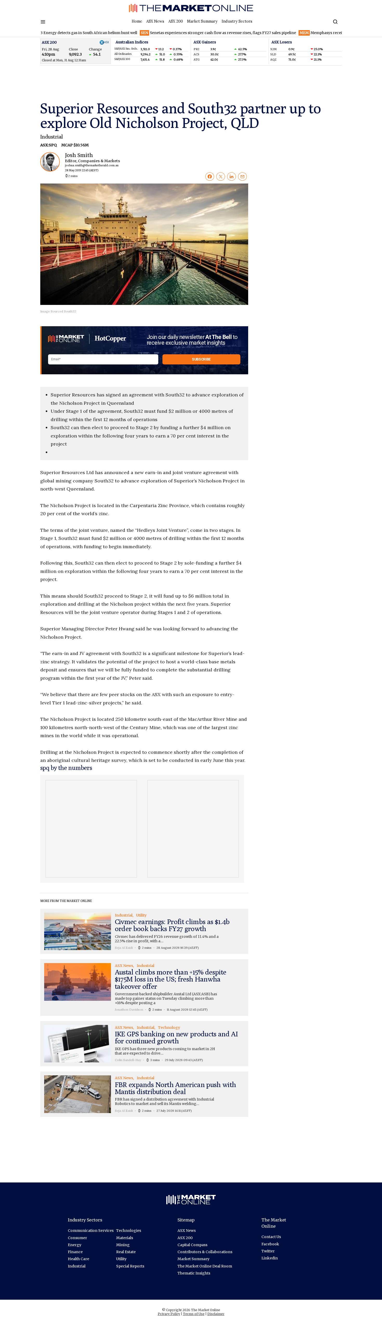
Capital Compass (192, 1245)
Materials (124, 1237)
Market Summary (202, 21)
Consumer (77, 1237)
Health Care (78, 1259)
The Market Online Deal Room (204, 1266)
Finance (75, 1252)
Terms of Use (194, 1314)
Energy (74, 1245)
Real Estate (126, 1252)
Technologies (128, 1230)
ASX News (155, 21)
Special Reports (130, 1266)
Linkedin (269, 1258)
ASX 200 (175, 21)
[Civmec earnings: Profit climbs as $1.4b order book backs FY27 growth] (144, 931)
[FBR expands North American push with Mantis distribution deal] (144, 1094)
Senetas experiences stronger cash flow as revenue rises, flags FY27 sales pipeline (187, 33)
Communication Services (91, 1230)
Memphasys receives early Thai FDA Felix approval (320, 33)
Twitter (268, 1251)
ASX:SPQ (48, 145)
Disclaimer (216, 1314)
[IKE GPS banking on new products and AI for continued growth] (144, 1043)
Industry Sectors (237, 21)
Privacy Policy (169, 1314)
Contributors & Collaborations (204, 1252)
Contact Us (271, 1236)
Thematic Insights (193, 1273)
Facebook (270, 1244)
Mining (123, 1245)
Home (137, 21)
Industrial (51, 136)
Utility (121, 1259)
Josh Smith (88, 162)
